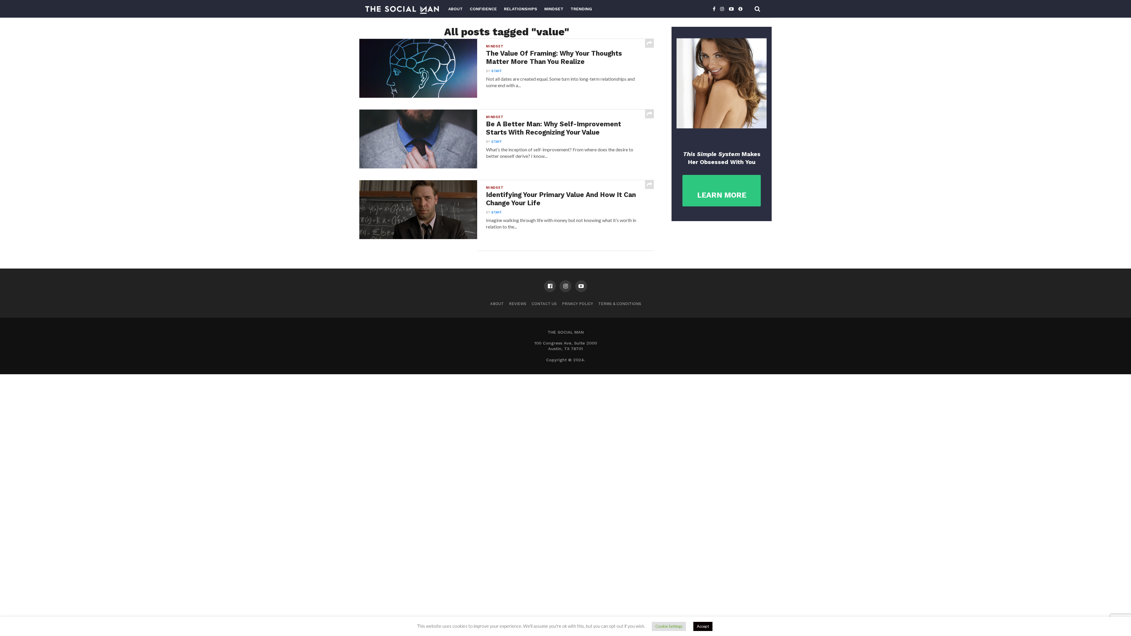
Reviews (517, 304)
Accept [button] (703, 626)
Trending (581, 8)
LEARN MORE (721, 195)
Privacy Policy (577, 304)
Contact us (544, 304)
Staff (496, 71)
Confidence (483, 8)
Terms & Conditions (619, 304)
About (455, 8)
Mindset (553, 8)
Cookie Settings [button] (668, 626)
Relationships (520, 8)
